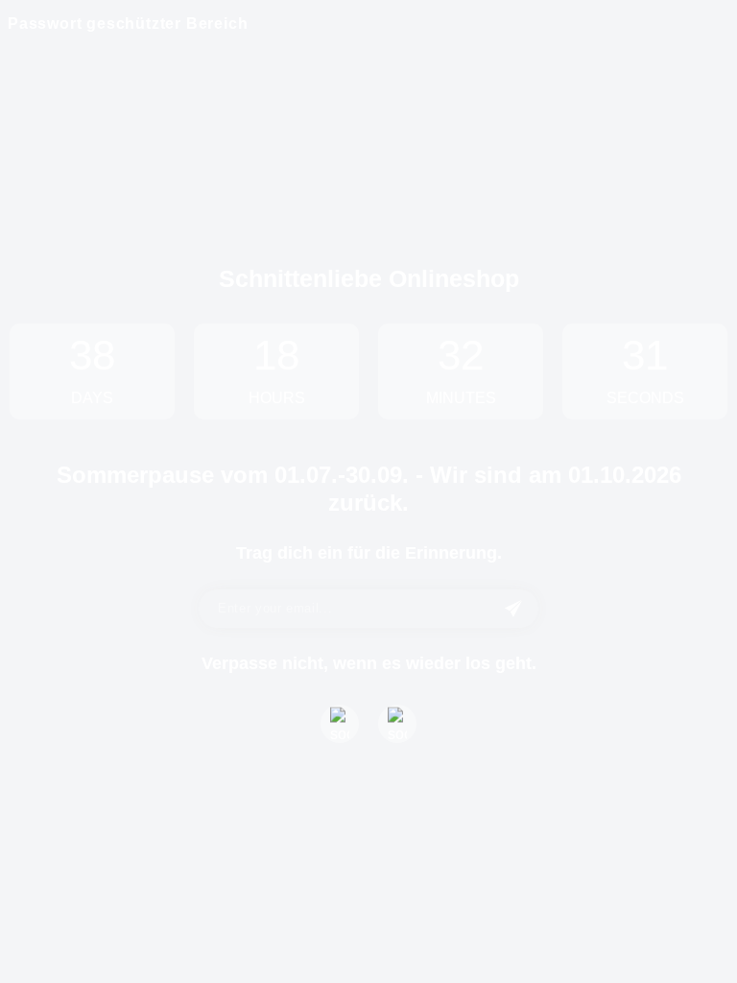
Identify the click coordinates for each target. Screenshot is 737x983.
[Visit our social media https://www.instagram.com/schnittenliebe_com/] (397, 724)
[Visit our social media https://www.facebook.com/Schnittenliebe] (340, 724)
